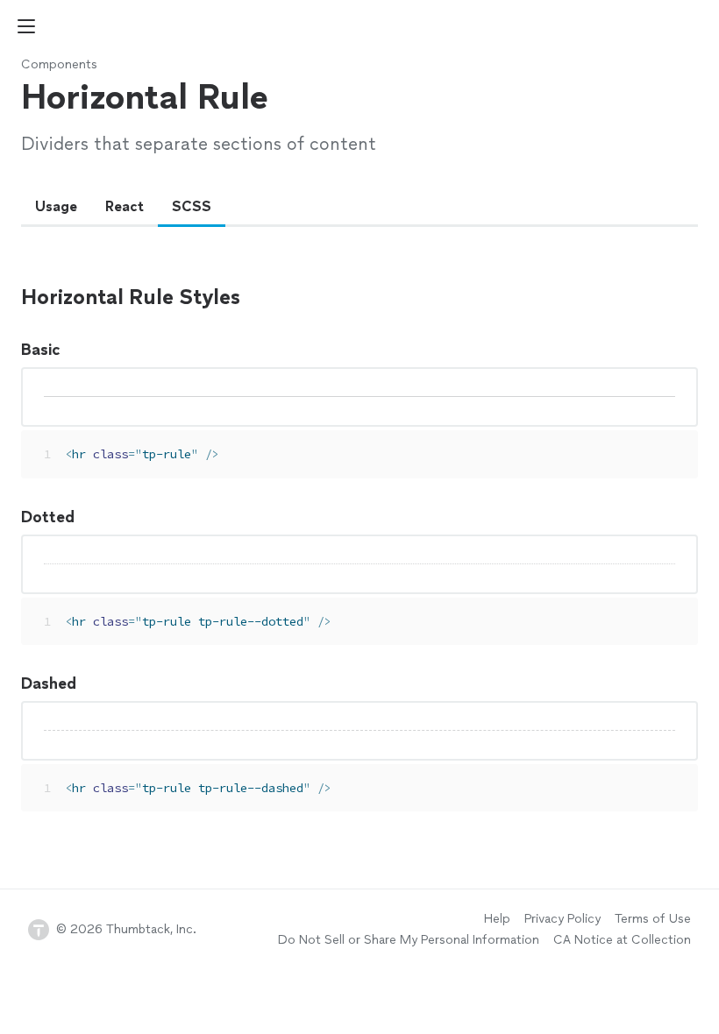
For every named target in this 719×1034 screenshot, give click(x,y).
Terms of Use (653, 918)
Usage (56, 206)
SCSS (191, 206)
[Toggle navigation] (26, 26)
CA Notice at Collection (622, 939)
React (124, 206)
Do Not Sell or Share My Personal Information (408, 939)
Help (497, 918)
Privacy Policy (562, 918)
